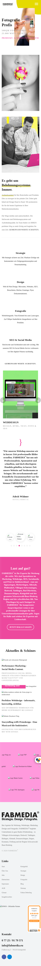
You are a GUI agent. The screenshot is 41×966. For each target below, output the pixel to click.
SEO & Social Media (20, 340)
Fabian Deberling (26, 892)
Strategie (20, 253)
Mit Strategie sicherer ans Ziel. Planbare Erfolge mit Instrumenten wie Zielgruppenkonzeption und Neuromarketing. (20, 261)
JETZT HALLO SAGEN (20, 627)
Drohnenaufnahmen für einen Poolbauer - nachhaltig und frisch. (13, 683)
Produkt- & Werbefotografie (20, 38)
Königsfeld (24, 866)
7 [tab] (27, 545)
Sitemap (23, 888)
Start (3, 866)
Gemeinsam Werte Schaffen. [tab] (20, 364)
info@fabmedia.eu (12, 945)
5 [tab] (22, 545)
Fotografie (20, 311)
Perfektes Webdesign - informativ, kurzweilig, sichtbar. (18, 702)
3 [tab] (16, 545)
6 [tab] (24, 545)
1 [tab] (11, 545)
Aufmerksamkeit (8, 195)
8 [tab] (29, 545)
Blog (22, 884)
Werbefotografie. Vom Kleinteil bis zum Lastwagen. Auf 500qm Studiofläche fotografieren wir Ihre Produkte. (20, 319)
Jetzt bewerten (34, 921)
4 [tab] (19, 545)
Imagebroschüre (7, 897)
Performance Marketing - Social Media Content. (14, 667)
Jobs (3, 875)
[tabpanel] (20, 537)
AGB (3, 888)
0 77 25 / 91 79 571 (12, 940)
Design (20, 282)
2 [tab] (14, 545)
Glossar (4, 892)
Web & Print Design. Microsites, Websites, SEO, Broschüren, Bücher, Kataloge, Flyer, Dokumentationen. (20, 290)
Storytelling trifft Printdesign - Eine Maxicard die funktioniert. (19, 724)
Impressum (5, 884)
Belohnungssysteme (16, 185)
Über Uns (5, 871)
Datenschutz (5, 879)
